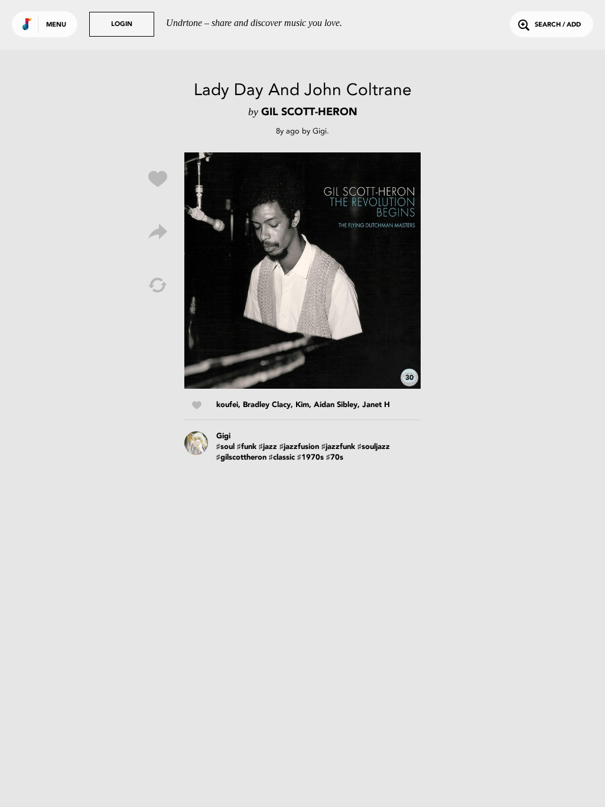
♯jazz (268, 447)
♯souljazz (373, 447)
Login (121, 24)
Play (302, 270)
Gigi (320, 130)
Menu (56, 25)
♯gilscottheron (241, 457)
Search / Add (558, 25)
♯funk (246, 447)
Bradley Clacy (267, 405)
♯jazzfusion (299, 447)
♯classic (282, 457)
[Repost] (157, 285)
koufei (227, 405)
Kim (302, 405)
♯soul (225, 447)
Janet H (376, 405)
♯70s (334, 457)
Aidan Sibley (335, 405)
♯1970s (310, 457)
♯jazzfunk (338, 447)
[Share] (157, 232)
